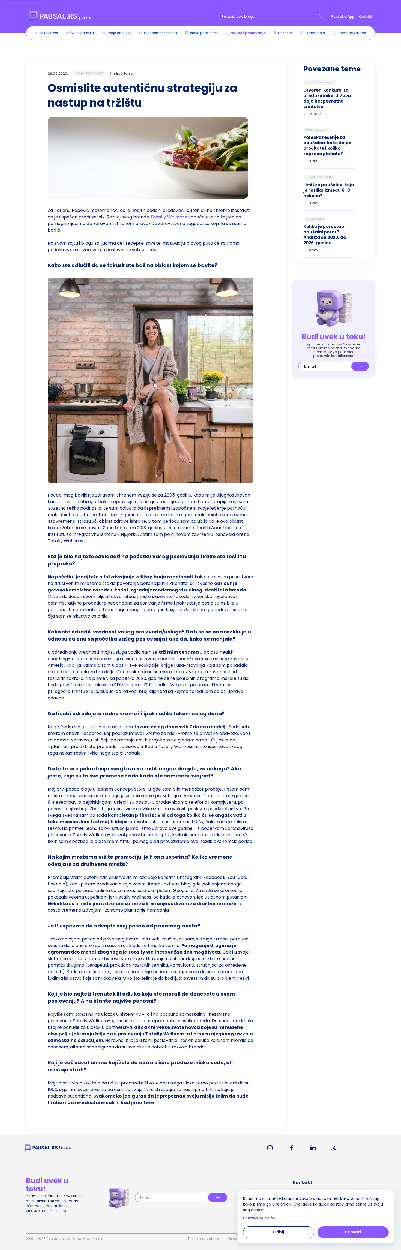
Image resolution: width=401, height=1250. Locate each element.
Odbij (278, 1232)
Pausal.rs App (342, 16)
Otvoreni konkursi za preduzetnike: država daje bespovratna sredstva (327, 98)
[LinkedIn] (313, 1147)
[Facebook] (291, 1148)
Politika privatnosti (204, 1238)
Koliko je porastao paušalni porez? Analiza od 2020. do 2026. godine (324, 235)
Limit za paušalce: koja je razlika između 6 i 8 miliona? (328, 190)
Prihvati (353, 1232)
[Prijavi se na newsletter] (360, 366)
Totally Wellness (168, 217)
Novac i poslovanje (89, 73)
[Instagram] (270, 1147)
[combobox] (273, 16)
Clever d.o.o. (93, 1238)
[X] (333, 1148)
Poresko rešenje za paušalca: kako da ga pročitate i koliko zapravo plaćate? (327, 146)
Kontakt (365, 16)
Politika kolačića (259, 1218)
